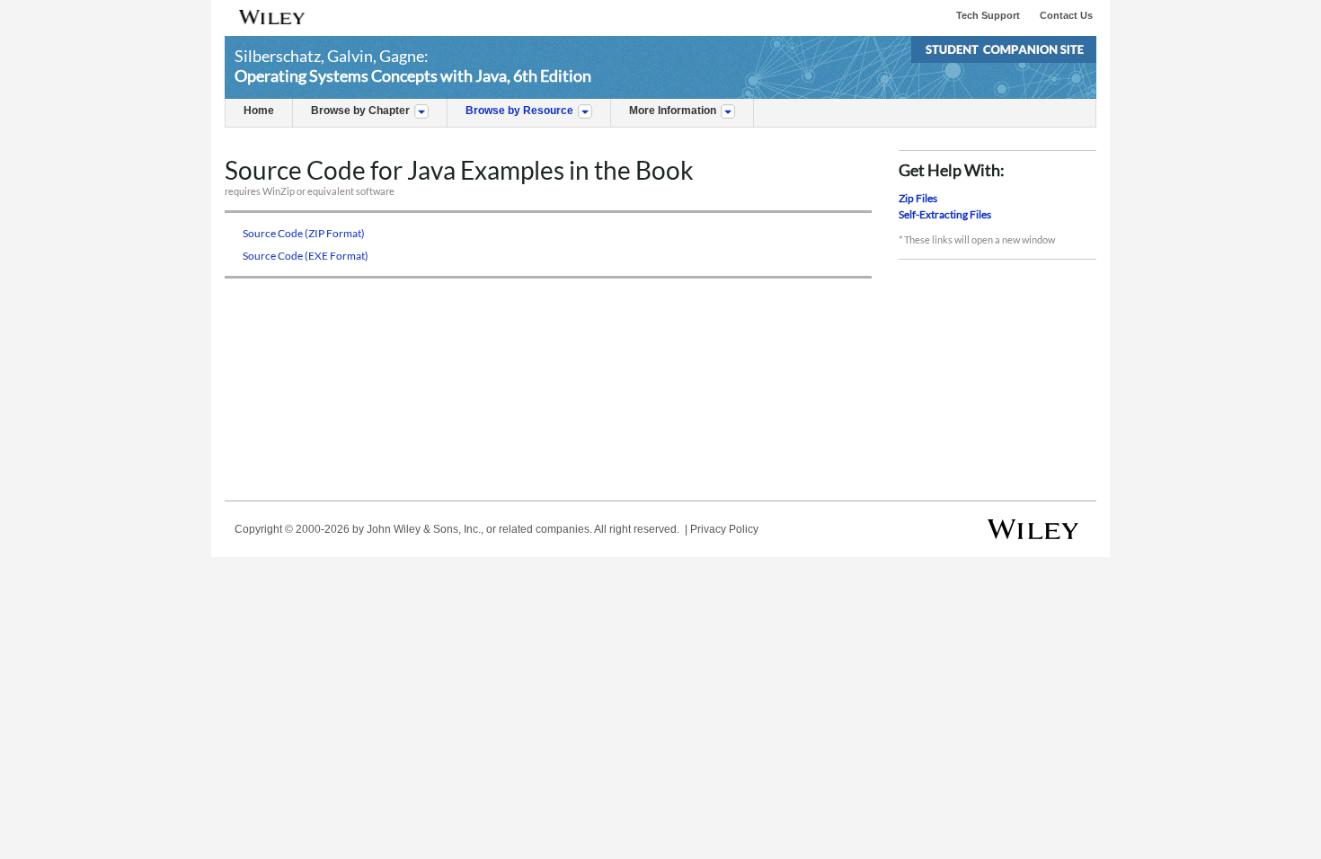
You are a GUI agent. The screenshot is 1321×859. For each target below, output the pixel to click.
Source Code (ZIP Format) (305, 233)
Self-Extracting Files (945, 214)
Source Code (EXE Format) (306, 255)
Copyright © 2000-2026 (292, 529)
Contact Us (1066, 15)
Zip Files (918, 198)
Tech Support (988, 15)
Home (259, 110)
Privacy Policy (724, 529)
